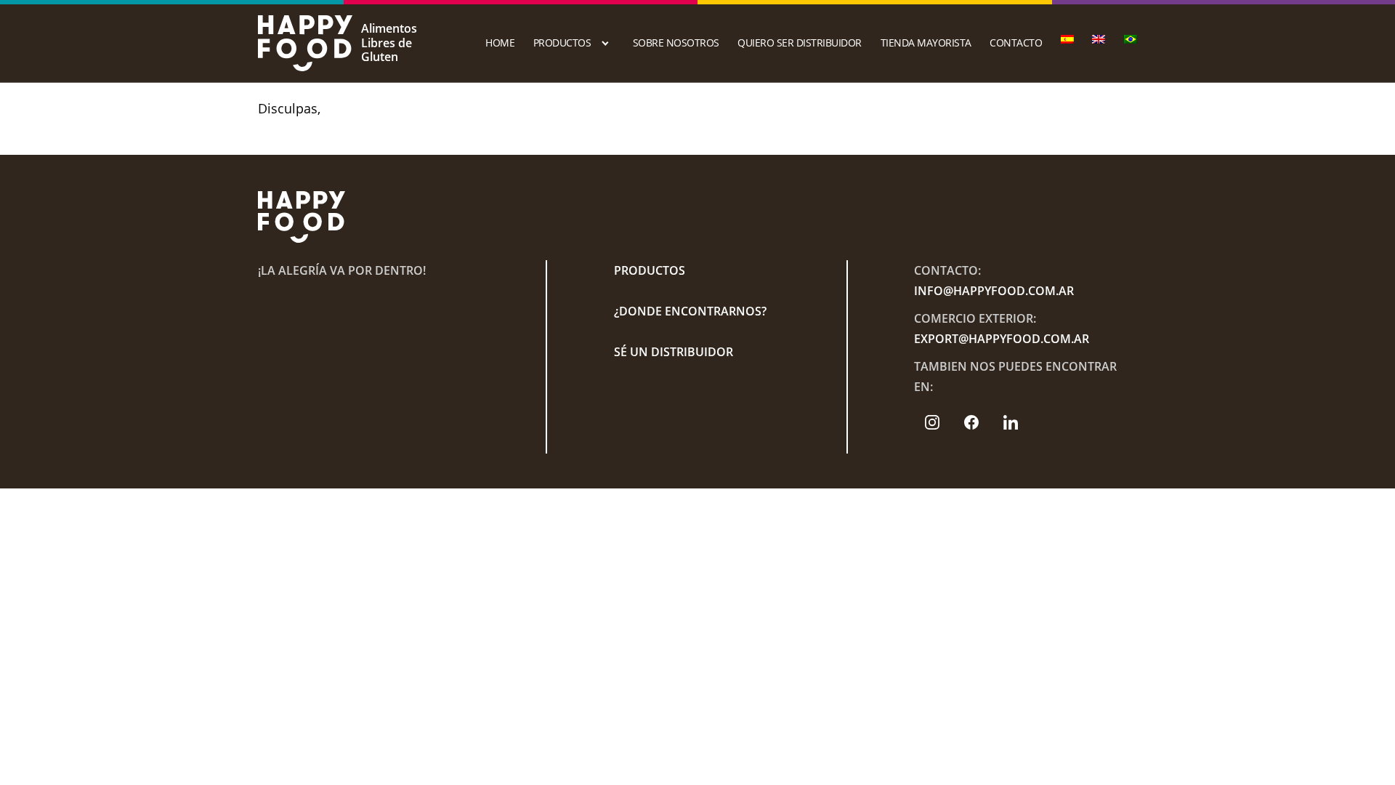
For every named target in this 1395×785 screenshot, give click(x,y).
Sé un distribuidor (673, 352)
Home (499, 42)
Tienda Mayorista (926, 42)
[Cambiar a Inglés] (1098, 39)
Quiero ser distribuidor (799, 42)
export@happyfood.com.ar (1001, 339)
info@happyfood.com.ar (994, 291)
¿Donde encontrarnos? (690, 311)
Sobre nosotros (676, 42)
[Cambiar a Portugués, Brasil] (1130, 39)
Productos (562, 42)
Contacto (1016, 42)
